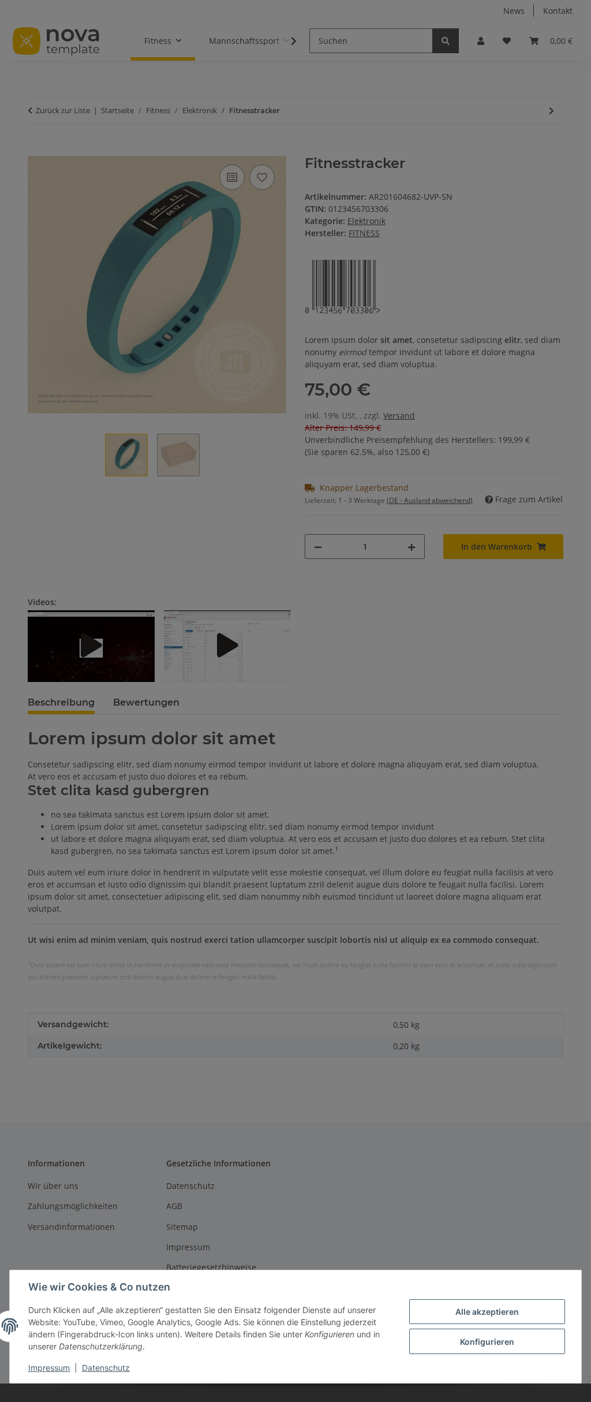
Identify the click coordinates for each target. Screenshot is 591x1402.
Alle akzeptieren (487, 1312)
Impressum (49, 1368)
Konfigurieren (487, 1342)
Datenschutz (106, 1368)
